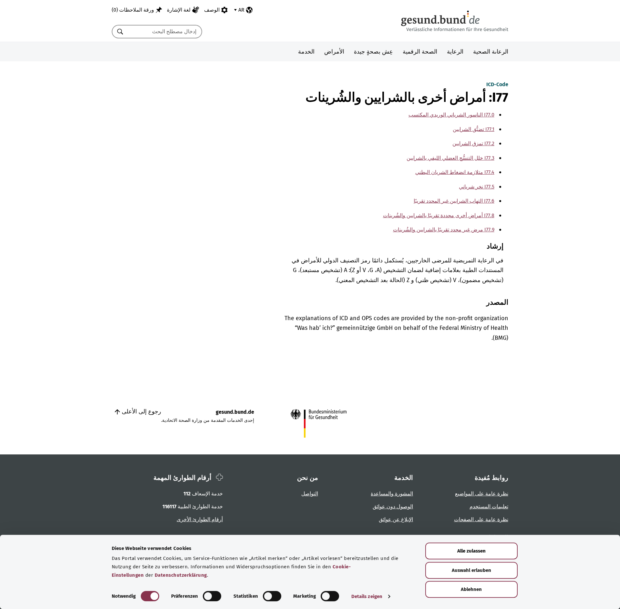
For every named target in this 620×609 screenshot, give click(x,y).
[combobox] (165, 31)
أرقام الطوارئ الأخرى (200, 519)
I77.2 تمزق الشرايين (473, 143)
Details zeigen (366, 596)
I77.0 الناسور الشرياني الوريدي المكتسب (451, 115)
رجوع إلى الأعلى (140, 411)
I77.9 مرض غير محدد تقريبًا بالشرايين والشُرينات (443, 230)
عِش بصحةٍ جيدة (373, 51)
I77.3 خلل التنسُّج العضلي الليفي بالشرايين (450, 158)
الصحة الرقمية (420, 51)
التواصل (309, 494)
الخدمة (306, 51)
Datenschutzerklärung (181, 575)
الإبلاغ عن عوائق (396, 519)
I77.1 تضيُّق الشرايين (473, 129)
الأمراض (334, 51)
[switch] (212, 596)
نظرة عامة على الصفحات (481, 519)
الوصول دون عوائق (393, 506)
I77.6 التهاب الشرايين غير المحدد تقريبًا (454, 201)
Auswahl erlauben (471, 570)
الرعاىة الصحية (490, 51)
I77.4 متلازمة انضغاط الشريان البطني (454, 172)
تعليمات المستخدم (489, 506)
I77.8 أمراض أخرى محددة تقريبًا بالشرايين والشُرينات (438, 215)
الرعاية (455, 51)
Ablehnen (471, 589)
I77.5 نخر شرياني (476, 187)
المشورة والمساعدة (392, 494)
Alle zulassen (471, 551)
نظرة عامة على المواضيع (481, 494)
